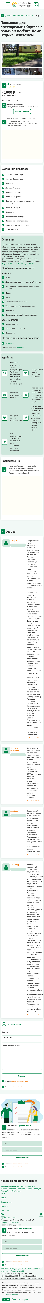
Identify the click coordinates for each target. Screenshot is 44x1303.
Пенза (18, 1189)
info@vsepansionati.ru (10, 1222)
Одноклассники (41, 1214)
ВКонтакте (10, 343)
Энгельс (18, 1191)
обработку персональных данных (19, 1081)
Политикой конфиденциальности (21, 1087)
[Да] (3, 1081)
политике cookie (12, 1295)
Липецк (32, 1186)
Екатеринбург (13, 1186)
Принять (6, 1300)
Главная (2, 15)
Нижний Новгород (8, 1189)
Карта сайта (5, 1210)
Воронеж (4, 1186)
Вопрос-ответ (6, 1202)
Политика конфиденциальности (14, 1269)
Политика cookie (18, 1271)
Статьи (3, 1198)
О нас (3, 1193)
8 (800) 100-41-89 (25, 3)
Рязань (24, 1189)
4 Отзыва (11, 87)
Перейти (20, 347)
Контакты (4, 1206)
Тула (13, 1191)
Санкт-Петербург (34, 1189)
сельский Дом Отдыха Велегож (20, 15)
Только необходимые (21, 1300)
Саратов (4, 1191)
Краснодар (24, 1186)
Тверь (9, 1191)
